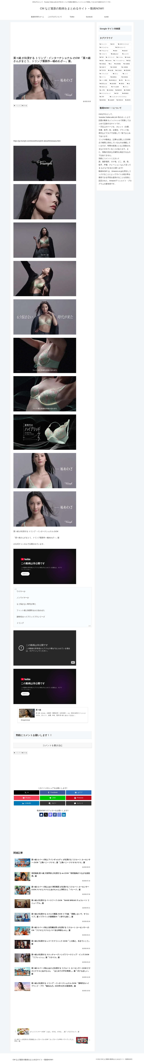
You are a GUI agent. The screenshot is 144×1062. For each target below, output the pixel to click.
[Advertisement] (52, 39)
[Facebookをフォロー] (55, 815)
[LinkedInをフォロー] (64, 815)
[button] (52, 803)
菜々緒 (25, 105)
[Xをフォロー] (46, 815)
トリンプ (17, 105)
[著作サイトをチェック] (41, 815)
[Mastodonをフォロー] (50, 815)
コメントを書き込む (53, 745)
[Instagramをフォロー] (59, 815)
